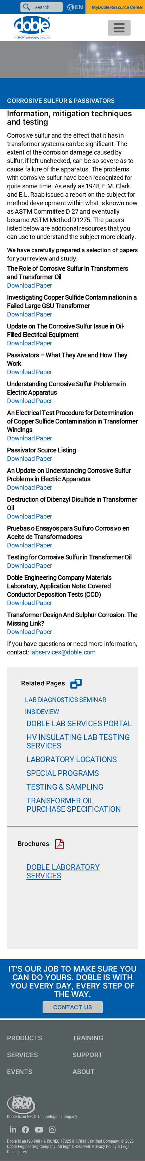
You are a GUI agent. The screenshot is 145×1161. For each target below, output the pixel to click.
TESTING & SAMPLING (64, 787)
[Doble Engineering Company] (32, 27)
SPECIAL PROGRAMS (62, 773)
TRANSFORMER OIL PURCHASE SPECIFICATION (73, 805)
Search (28, 7)
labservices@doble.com (63, 652)
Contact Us (72, 1007)
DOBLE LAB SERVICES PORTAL (79, 723)
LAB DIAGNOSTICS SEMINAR (63, 699)
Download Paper (29, 285)
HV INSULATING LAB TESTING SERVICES (78, 741)
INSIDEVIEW (40, 711)
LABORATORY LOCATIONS (71, 759)
